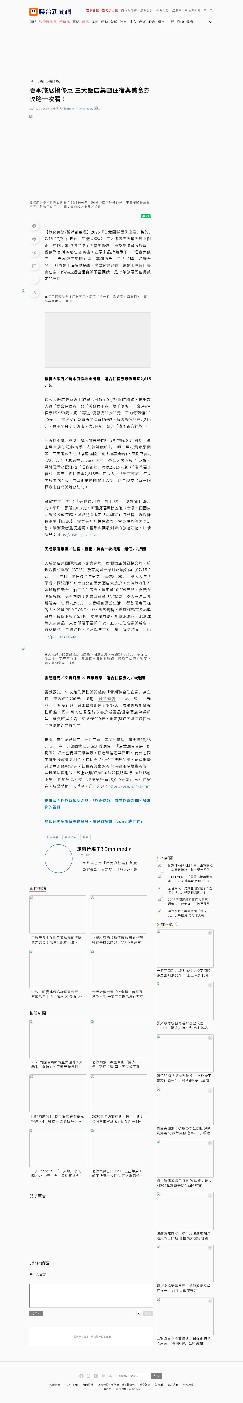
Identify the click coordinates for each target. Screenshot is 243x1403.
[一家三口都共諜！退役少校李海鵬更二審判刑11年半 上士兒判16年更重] (185, 949)
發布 (148, 1313)
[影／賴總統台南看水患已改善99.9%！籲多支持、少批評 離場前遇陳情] (185, 1001)
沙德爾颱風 (48, 21)
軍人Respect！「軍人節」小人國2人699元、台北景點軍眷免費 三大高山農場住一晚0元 (57, 1173)
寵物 (180, 21)
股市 (151, 21)
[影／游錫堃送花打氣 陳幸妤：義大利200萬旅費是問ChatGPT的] (185, 1159)
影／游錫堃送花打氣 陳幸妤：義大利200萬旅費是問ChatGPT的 (184, 1183)
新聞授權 (88, 1384)
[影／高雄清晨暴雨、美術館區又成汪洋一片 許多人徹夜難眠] (185, 1264)
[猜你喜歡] (212, 924)
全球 (114, 21)
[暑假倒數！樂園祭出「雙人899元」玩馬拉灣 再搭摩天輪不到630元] (118, 1039)
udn (32, 81)
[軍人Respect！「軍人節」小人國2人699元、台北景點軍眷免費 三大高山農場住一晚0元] (57, 1148)
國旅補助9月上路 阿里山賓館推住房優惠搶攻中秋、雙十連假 (190, 867)
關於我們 (173, 1384)
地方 (132, 21)
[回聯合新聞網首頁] (33, 12)
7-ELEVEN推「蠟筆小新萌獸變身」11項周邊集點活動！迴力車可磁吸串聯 (190, 879)
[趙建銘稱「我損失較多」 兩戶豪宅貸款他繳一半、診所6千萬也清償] (185, 1053)
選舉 (85, 21)
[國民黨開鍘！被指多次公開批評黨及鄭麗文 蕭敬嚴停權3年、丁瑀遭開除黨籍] (185, 1106)
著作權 (115, 1384)
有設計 (148, 10)
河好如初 (131, 10)
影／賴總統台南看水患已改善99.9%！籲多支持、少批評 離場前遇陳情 (184, 1025)
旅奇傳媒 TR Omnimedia (78, 108)
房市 (161, 21)
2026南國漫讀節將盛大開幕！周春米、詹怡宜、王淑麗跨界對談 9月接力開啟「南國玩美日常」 (57, 1064)
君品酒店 (71, 837)
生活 (170, 21)
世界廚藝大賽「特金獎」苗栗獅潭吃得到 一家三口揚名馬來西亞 (118, 994)
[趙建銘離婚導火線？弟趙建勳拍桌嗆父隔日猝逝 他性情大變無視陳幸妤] (185, 1211)
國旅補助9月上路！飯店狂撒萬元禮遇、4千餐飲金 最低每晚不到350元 (57, 1118)
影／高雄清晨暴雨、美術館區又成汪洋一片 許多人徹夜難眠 (184, 1288)
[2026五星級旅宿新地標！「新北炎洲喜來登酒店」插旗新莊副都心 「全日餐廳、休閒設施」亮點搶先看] (118, 1093)
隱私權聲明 (128, 1384)
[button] (205, 10)
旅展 (85, 837)
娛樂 (95, 21)
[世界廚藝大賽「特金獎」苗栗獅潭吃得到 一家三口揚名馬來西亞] (118, 969)
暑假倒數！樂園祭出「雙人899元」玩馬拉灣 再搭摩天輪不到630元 (112, 869)
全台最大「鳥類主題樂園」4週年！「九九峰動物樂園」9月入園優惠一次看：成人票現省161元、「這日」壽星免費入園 (190, 890)
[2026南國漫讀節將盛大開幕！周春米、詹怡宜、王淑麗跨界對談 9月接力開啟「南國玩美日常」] (57, 1039)
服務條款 (103, 1384)
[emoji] (139, 1313)
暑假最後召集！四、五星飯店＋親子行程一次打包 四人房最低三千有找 (118, 1173)
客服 (75, 1384)
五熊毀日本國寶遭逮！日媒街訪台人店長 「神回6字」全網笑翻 (184, 1340)
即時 (33, 21)
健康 (189, 21)
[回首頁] (55, 12)
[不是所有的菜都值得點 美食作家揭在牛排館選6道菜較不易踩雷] (118, 914)
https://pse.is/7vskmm (129, 786)
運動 (104, 21)
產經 (142, 21)
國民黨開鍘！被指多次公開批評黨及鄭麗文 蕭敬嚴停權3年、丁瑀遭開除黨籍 (184, 1130)
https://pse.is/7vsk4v (76, 534)
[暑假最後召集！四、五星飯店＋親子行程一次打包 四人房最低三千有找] (118, 1148)
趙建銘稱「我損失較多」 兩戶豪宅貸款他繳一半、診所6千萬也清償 (184, 1078)
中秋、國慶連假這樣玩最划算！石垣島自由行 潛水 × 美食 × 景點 (56, 994)
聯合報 (94, 10)
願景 (178, 10)
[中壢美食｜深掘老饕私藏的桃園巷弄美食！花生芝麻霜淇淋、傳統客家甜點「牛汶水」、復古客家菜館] (57, 914)
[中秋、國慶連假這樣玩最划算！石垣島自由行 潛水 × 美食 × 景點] (57, 969)
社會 (123, 21)
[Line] (34, 239)
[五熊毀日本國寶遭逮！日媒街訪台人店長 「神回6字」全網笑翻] (185, 1316)
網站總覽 (188, 1384)
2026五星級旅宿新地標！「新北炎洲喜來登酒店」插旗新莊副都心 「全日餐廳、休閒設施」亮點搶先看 (118, 1118)
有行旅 (164, 10)
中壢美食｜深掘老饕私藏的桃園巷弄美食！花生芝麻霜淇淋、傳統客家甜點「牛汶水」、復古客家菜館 (57, 940)
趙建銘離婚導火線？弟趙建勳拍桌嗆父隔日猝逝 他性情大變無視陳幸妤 (184, 1235)
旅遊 (41, 81)
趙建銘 (64, 21)
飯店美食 (53, 837)
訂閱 (156, 1376)
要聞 (76, 21)
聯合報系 (145, 1384)
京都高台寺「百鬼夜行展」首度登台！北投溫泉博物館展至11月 (112, 862)
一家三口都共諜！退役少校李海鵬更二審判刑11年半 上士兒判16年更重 (185, 973)
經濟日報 (112, 10)
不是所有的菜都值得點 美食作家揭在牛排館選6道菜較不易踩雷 (118, 940)
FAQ (67, 1384)
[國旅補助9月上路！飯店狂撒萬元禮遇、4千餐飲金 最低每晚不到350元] (57, 1093)
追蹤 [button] (87, 854)
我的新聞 (194, 10)
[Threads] (34, 252)
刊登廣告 (55, 1384)
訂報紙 (159, 1384)
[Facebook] (34, 225)
